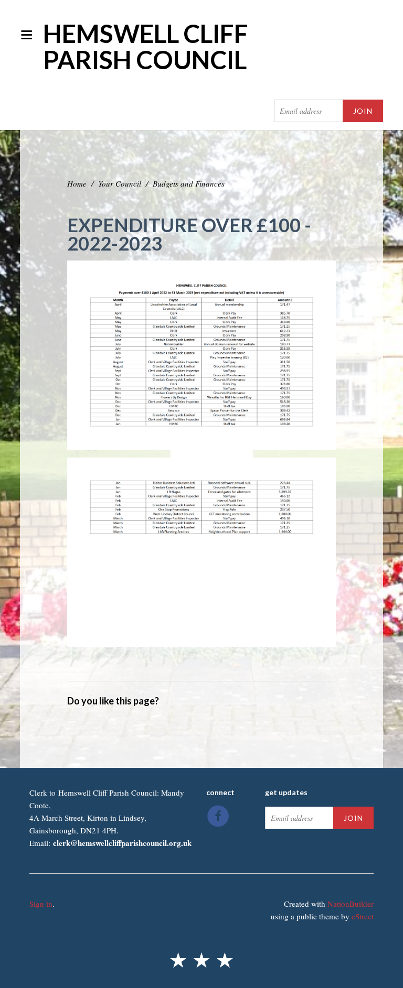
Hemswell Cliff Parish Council (145, 46)
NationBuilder (350, 903)
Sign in (40, 903)
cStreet (363, 916)
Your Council (119, 183)
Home (77, 183)
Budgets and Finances (189, 183)
